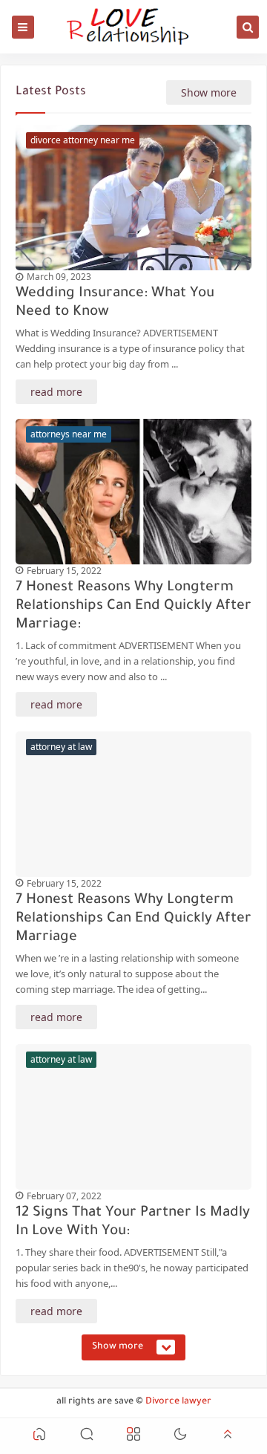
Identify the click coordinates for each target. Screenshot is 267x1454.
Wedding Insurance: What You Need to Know (115, 303)
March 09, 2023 (59, 276)
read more (56, 392)
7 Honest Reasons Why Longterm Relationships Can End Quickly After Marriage (133, 919)
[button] (39, 1437)
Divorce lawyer (178, 1402)
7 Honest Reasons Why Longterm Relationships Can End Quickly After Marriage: (133, 606)
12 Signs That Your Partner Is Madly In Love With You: (133, 1222)
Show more (209, 92)
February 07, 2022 (64, 1196)
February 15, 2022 (64, 570)
